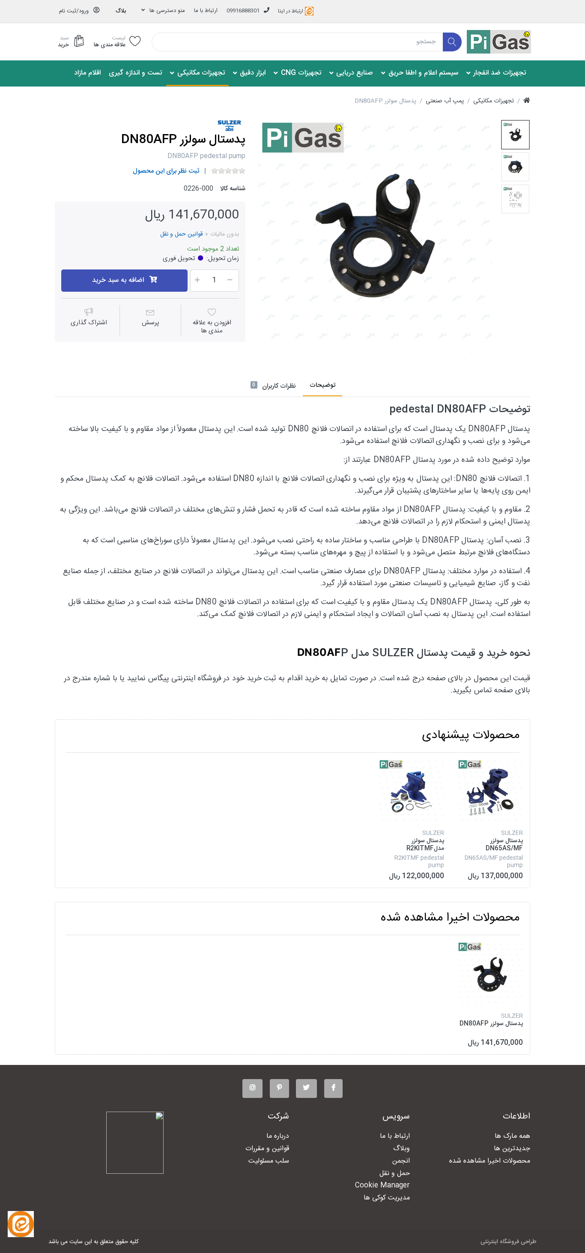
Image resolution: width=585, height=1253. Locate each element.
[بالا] (526, 101)
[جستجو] (452, 42)
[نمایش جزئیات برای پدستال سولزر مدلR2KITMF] (411, 792)
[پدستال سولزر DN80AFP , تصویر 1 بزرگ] (515, 134)
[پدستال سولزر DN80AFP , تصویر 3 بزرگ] (515, 199)
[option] (375, 236)
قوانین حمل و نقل (181, 234)
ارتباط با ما (206, 10)
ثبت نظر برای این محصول (166, 171)
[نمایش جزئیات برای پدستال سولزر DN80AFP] (490, 974)
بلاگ (121, 11)
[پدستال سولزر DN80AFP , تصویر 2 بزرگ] (515, 167)
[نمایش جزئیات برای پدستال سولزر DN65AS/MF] (490, 792)
